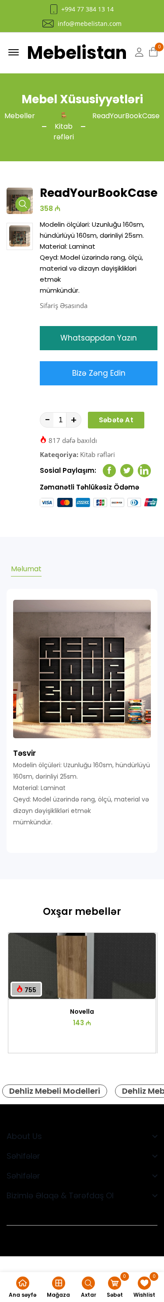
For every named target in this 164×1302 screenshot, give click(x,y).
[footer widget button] (82, 1136)
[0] (153, 52)
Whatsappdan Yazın (98, 338)
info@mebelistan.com (90, 24)
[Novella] (82, 966)
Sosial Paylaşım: (68, 470)
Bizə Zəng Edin (99, 373)
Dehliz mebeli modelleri (54, 1090)
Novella (82, 1011)
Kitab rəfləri (97, 454)
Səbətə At (116, 419)
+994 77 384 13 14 (87, 9)
